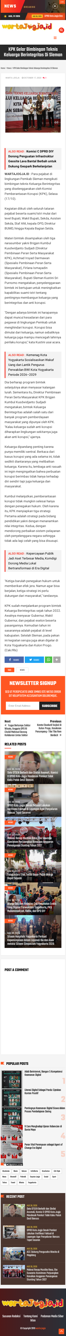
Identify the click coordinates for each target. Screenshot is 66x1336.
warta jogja (41, 1328)
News (22, 670)
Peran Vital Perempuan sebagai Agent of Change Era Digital (44, 1146)
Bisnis (16, 1171)
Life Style (57, 1171)
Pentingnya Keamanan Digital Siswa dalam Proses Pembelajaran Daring (45, 1110)
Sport (54, 1176)
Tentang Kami (30, 1317)
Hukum (24, 1171)
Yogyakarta (32, 1182)
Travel (13, 1182)
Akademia (6, 1171)
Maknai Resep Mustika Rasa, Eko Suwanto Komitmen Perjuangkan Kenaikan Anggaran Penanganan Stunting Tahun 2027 (30, 842)
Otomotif (13, 1176)
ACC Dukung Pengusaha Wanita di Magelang (43, 1254)
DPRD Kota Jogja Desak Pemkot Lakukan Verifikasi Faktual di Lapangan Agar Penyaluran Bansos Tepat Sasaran (32, 809)
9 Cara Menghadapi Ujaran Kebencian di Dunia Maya (43, 1128)
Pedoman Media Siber (52, 1317)
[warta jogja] (33, 1309)
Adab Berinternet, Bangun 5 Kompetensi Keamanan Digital (43, 1073)
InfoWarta (34, 1171)
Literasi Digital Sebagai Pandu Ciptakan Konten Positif (43, 1092)
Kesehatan (46, 1171)
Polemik (23, 1176)
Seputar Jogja (35, 1176)
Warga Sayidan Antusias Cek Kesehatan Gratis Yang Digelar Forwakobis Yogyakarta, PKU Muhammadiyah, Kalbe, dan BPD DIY (31, 907)
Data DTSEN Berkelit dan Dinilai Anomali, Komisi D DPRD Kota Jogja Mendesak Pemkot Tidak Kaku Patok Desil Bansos (32, 776)
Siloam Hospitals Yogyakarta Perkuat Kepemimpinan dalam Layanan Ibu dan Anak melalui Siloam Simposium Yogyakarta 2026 (30, 940)
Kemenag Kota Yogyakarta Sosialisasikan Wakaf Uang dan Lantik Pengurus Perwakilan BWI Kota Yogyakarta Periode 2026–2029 (31, 365)
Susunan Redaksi (11, 1317)
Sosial (46, 1176)
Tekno (4, 1182)
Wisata (21, 1182)
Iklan (33, 1321)
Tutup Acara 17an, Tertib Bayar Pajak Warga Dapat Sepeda (30, 876)
